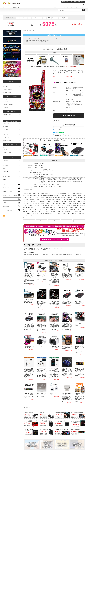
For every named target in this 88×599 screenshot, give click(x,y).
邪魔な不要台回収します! (77, 444)
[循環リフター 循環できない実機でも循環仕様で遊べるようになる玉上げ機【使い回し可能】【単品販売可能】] (67, 267)
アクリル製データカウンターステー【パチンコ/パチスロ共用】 (41, 395)
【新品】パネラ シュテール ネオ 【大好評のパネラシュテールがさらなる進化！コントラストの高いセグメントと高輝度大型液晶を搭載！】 (79, 372)
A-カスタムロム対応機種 (8, 104)
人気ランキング (33, 10)
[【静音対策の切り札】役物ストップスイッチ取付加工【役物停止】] (29, 294)
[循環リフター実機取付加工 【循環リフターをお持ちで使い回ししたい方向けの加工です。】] (79, 267)
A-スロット (5, 160)
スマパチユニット (24, 17)
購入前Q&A (5, 126)
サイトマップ (83, 7)
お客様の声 (78, 7)
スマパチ (17, 17)
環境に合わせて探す (7, 114)
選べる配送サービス (47, 444)
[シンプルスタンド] (41, 340)
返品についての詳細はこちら (60, 127)
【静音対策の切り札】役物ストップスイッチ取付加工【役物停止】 (29, 301)
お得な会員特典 (6, 123)
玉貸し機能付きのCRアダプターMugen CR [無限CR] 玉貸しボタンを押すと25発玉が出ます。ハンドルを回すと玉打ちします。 (67, 397)
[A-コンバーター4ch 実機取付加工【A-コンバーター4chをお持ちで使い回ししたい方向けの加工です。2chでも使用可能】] (54, 317)
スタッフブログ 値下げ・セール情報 (10, 195)
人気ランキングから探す (8, 89)
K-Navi (4, 179)
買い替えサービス (6, 137)
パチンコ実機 (8, 10)
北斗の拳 (65, 17)
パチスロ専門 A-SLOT (7, 184)
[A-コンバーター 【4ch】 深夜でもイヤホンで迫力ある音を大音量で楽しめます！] (79, 294)
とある (44, 17)
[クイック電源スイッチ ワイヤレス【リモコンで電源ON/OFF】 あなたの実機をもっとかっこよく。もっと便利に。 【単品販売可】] (67, 317)
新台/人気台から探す (7, 86)
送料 (4, 132)
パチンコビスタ (6, 171)
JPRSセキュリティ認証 (7, 210)
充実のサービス (32, 444)
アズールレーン (55, 17)
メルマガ (5, 202)
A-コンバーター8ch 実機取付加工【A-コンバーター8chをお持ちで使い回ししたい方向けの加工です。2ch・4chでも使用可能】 (41, 327)
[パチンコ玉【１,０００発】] (54, 387)
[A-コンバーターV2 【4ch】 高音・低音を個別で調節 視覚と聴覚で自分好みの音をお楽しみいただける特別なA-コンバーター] (54, 294)
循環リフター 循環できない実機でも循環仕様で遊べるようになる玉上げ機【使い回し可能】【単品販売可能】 (67, 276)
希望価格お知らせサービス (8, 140)
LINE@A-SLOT (6, 187)
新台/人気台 (20, 10)
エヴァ (30, 17)
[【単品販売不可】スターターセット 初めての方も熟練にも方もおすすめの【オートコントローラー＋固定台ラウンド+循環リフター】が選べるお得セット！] (29, 267)
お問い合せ (73, 7)
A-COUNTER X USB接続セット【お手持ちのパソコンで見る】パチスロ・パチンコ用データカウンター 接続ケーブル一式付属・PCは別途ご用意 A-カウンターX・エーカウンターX (41, 373)
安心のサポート (6, 147)
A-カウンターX (6, 162)
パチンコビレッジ (7, 173)
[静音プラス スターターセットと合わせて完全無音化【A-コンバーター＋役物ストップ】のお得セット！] (41, 267)
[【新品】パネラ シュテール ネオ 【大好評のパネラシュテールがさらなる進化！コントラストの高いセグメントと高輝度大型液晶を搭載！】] (79, 362)
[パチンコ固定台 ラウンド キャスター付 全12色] (79, 317)
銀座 (34, 30)
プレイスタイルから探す (8, 116)
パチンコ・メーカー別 (27, 30)
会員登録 (55, 7)
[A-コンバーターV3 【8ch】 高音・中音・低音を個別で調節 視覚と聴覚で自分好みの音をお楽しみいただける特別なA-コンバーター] (41, 294)
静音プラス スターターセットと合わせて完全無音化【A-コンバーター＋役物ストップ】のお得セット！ (41, 276)
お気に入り (46, 7)
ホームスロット (6, 165)
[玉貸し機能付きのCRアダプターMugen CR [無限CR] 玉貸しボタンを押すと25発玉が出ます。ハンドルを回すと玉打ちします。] (67, 387)
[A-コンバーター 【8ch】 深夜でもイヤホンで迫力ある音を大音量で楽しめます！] (67, 294)
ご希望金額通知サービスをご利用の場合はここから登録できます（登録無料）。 (54, 239)
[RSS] (4, 216)
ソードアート (34, 17)
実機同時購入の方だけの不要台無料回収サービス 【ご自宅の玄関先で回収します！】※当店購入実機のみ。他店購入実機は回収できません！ (79, 397)
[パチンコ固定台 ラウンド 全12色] (29, 340)
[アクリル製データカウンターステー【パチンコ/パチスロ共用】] (41, 387)
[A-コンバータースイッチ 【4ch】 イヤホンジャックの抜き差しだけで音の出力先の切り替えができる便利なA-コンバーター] (29, 317)
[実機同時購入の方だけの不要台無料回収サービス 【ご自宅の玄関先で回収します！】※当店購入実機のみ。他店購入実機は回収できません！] (79, 387)
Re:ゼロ (40, 17)
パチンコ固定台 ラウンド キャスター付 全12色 (79, 324)
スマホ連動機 (5, 107)
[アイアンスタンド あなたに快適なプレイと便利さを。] (67, 340)
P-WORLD (5, 168)
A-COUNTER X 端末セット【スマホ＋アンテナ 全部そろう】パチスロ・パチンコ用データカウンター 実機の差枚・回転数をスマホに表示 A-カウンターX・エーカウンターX (54, 373)
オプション (45, 10)
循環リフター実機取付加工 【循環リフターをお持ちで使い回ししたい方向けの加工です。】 (79, 276)
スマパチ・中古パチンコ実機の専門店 (11, 7)
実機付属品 (5, 129)
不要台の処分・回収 (7, 152)
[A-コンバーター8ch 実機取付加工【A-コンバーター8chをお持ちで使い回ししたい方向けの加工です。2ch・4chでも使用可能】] (41, 317)
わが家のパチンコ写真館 (8, 191)
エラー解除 (5, 149)
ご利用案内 (68, 7)
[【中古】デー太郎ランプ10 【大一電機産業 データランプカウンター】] (29, 387)
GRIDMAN (49, 17)
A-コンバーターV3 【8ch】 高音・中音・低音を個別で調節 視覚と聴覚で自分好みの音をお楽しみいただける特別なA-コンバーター (41, 303)
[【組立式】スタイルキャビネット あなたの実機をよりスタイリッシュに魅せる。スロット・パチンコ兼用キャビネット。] (79, 340)
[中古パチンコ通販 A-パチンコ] (11, 4)
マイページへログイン (62, 7)
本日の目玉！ (5, 99)
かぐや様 (61, 17)
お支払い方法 (62, 444)
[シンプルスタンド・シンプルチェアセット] (54, 340)
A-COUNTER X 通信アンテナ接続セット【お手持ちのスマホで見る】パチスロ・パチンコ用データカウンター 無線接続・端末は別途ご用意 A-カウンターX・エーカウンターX (29, 373)
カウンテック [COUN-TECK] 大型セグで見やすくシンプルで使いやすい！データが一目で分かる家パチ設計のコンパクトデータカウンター (67, 372)
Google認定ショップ (7, 206)
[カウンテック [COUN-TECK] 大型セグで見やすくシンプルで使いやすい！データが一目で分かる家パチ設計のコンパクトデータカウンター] (67, 362)
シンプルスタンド (40, 346)
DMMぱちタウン (6, 176)
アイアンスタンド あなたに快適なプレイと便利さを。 (67, 347)
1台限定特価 (5, 101)
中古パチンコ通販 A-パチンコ (8, 5)
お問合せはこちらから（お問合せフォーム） (73, 1)
